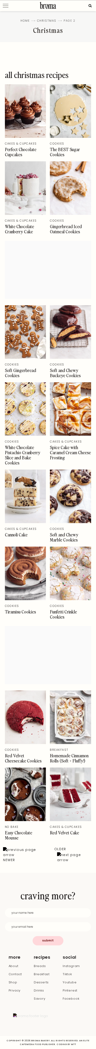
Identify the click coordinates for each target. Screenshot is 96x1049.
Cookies (57, 144)
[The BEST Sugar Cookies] (70, 136)
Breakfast (59, 750)
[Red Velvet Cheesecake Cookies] (25, 743)
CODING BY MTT (66, 1044)
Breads (40, 966)
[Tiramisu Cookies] (25, 599)
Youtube (70, 982)
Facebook (71, 998)
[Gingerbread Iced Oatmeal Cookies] (70, 213)
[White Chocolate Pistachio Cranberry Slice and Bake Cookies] (25, 434)
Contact (15, 974)
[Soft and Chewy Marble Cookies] (70, 522)
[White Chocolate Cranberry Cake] (25, 213)
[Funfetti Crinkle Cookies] (70, 599)
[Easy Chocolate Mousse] (25, 820)
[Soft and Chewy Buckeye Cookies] (70, 357)
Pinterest (70, 990)
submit (48, 940)
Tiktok (67, 974)
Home (25, 21)
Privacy (15, 990)
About (13, 966)
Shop (13, 982)
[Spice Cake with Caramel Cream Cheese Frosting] (70, 434)
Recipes (42, 957)
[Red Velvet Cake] (70, 820)
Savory (39, 998)
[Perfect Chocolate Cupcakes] (25, 136)
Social (69, 957)
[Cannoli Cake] (25, 522)
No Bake (12, 827)
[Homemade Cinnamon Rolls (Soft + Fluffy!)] (70, 743)
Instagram (71, 966)
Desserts (41, 982)
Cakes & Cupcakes (21, 144)
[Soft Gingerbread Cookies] (25, 357)
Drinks (39, 990)
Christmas (46, 21)
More (15, 957)
